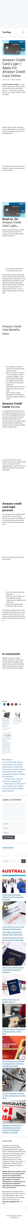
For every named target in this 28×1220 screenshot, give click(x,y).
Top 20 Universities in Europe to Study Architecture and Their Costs (14, 1095)
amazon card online (10, 762)
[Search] (23, 861)
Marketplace (8, 759)
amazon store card (19, 769)
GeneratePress (14, 1217)
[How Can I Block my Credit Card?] (18, 715)
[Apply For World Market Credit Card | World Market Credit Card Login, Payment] (7, 715)
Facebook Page (8, 847)
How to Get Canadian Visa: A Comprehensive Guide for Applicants (13, 969)
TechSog (6, 32)
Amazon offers (7, 234)
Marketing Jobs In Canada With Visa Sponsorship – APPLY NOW (13, 1031)
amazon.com (16, 614)
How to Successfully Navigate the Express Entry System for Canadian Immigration (13, 1063)
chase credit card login (9, 771)
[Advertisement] (14, 14)
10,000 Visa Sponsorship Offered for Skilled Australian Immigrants (13, 897)
